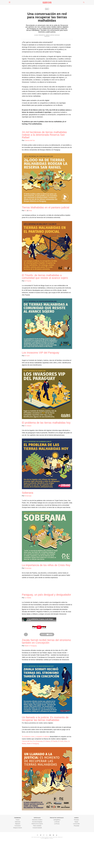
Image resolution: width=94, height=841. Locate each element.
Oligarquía (17, 823)
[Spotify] (53, 835)
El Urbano (28, 426)
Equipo (76, 821)
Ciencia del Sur (30, 140)
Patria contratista (37, 825)
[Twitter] (40, 835)
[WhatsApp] (46, 835)
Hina (30, 210)
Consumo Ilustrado (37, 827)
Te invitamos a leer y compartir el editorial (35, 736)
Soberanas (17, 821)
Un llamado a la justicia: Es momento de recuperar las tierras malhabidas (45, 718)
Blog (47, 8)
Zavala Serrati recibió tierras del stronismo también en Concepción (46, 641)
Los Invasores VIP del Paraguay (40, 352)
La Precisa (56, 823)
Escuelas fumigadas (37, 821)
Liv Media (28, 598)
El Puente (28, 281)
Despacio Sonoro (17, 827)
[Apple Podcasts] (56, 835)
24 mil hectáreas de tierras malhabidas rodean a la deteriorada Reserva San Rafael (44, 135)
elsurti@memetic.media (47, 838)
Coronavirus (18, 825)
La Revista (56, 821)
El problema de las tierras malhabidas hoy (46, 422)
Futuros (17, 819)
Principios (76, 819)
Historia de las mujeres (37, 823)
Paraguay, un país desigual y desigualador (46, 594)
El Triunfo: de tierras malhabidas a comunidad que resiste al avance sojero (45, 276)
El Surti (27, 356)
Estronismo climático (37, 819)
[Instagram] (37, 835)
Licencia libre (76, 823)
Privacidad (76, 825)
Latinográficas (56, 819)
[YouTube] (50, 835)
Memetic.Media (45, 837)
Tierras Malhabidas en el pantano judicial (45, 207)
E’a (26, 210)
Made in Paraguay (31, 646)
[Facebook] (43, 835)
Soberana (27, 492)
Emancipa (28, 496)
